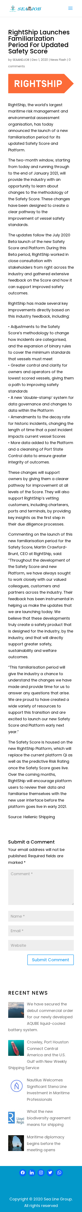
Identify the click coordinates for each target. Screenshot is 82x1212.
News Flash (58, 60)
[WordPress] (50, 1172)
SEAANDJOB (21, 60)
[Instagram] (41, 1172)
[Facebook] (22, 1172)
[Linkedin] (32, 1172)
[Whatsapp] (59, 1172)
